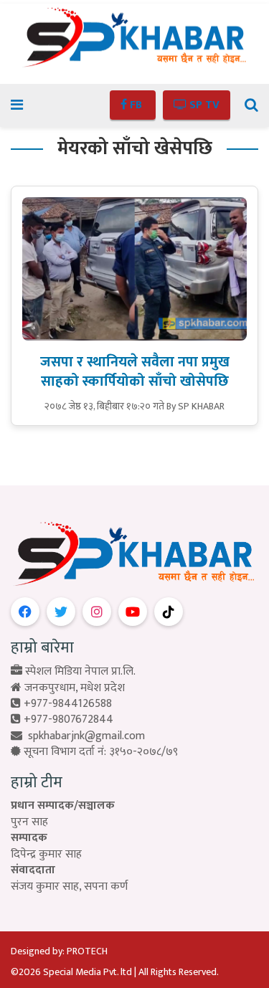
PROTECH (87, 951)
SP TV (203, 105)
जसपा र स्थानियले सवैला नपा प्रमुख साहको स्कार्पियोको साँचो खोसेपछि (135, 372)
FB (136, 105)
